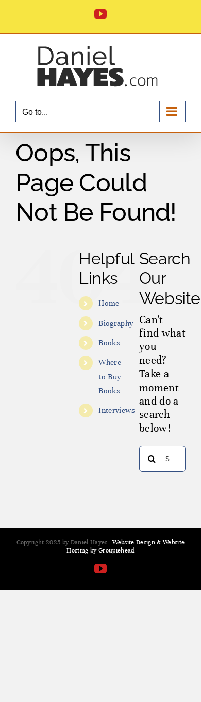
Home (108, 303)
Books (109, 342)
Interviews (116, 410)
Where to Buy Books (109, 376)
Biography (115, 323)
